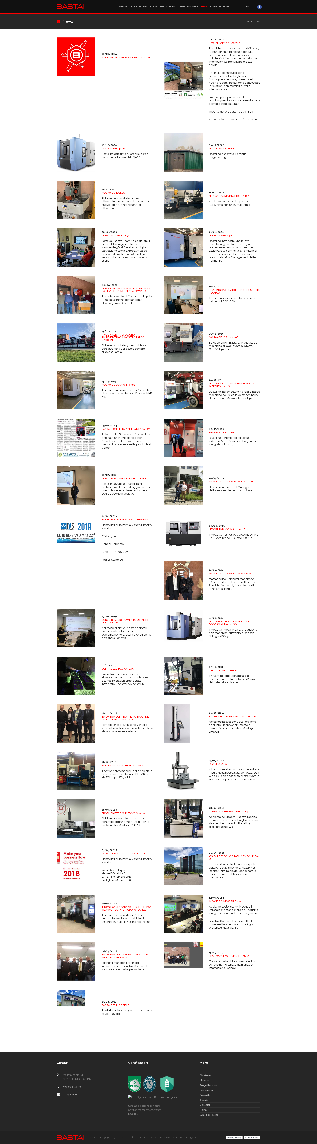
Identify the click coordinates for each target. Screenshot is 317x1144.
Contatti (215, 6)
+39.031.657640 (72, 1086)
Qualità (204, 1100)
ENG (248, 6)
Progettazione (139, 6)
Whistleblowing (209, 1114)
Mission (204, 1080)
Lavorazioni (157, 6)
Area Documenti (189, 6)
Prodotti (171, 6)
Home (226, 6)
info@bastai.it (70, 1094)
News (204, 6)
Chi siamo (205, 1075)
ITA (242, 6)
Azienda (123, 6)
